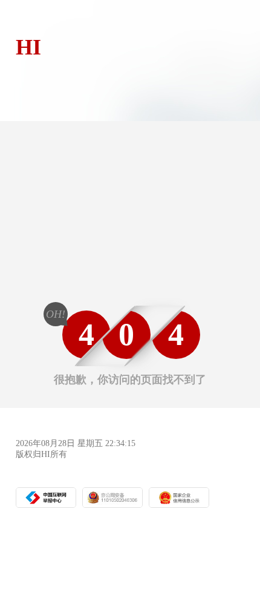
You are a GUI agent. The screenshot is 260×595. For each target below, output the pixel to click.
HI (28, 47)
